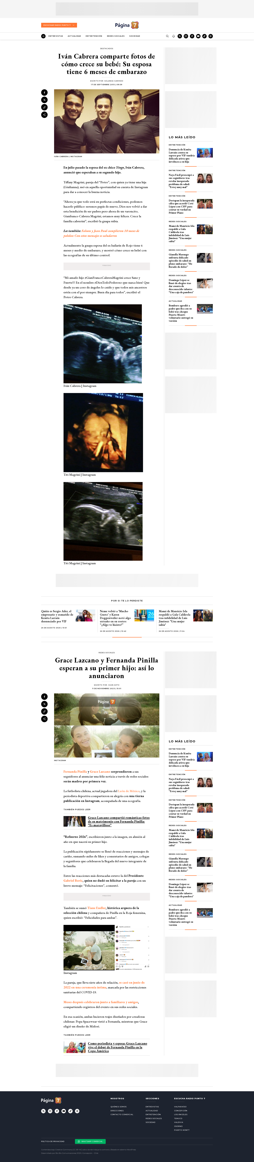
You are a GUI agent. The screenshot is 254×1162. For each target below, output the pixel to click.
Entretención (94, 36)
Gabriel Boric (73, 880)
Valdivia (178, 1122)
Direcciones (117, 1111)
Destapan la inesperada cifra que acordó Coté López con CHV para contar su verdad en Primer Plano (181, 206)
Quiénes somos (119, 1107)
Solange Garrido (113, 81)
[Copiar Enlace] (44, 107)
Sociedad (134, 36)
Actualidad (74, 36)
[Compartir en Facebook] (44, 92)
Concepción (180, 1111)
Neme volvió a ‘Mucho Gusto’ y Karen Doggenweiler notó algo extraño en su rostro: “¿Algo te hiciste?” (115, 618)
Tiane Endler (96, 908)
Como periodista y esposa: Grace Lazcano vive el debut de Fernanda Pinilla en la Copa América (117, 1047)
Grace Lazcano (100, 771)
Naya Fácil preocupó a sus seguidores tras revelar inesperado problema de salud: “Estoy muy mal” (181, 181)
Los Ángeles (180, 1114)
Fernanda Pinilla (75, 771)
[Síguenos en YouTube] (198, 36)
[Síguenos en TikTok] (204, 36)
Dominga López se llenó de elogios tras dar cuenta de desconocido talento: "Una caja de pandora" (181, 286)
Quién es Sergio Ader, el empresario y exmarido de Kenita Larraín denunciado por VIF (57, 616)
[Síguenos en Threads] (210, 36)
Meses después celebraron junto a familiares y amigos (100, 1002)
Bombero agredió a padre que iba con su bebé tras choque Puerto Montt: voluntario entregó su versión (181, 313)
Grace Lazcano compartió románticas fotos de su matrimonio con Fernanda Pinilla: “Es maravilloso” (119, 821)
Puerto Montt (182, 1130)
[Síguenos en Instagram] (186, 36)
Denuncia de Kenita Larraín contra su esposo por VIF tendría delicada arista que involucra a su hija (182, 155)
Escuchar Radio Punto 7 (57, 25)
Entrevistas (56, 36)
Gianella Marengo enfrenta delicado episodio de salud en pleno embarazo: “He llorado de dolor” (180, 260)
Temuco (178, 1118)
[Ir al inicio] (43, 36)
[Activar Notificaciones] (173, 36)
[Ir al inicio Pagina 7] (127, 25)
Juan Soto (113, 685)
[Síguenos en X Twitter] (180, 36)
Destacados (106, 49)
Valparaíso (180, 1107)
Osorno (178, 1126)
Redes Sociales (116, 36)
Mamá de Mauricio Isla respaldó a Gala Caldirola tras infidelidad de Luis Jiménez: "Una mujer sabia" (181, 233)
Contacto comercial (122, 1114)
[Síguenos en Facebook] (192, 36)
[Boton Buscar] (167, 36)
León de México (129, 791)
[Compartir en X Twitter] (44, 100)
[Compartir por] (44, 114)
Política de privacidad (52, 1141)
